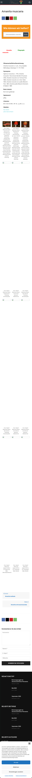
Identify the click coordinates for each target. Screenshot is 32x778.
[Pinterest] (11, 18)
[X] (7, 18)
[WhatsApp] (15, 18)
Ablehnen (16, 767)
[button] (29, 743)
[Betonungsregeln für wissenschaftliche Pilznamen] (6, 682)
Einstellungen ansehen (16, 772)
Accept (16, 762)
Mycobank (6, 109)
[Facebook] (3, 18)
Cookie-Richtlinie (9, 775)
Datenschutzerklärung (21, 775)
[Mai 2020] (6, 690)
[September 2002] (6, 699)
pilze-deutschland (8, 111)
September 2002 (16, 696)
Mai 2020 (14, 688)
